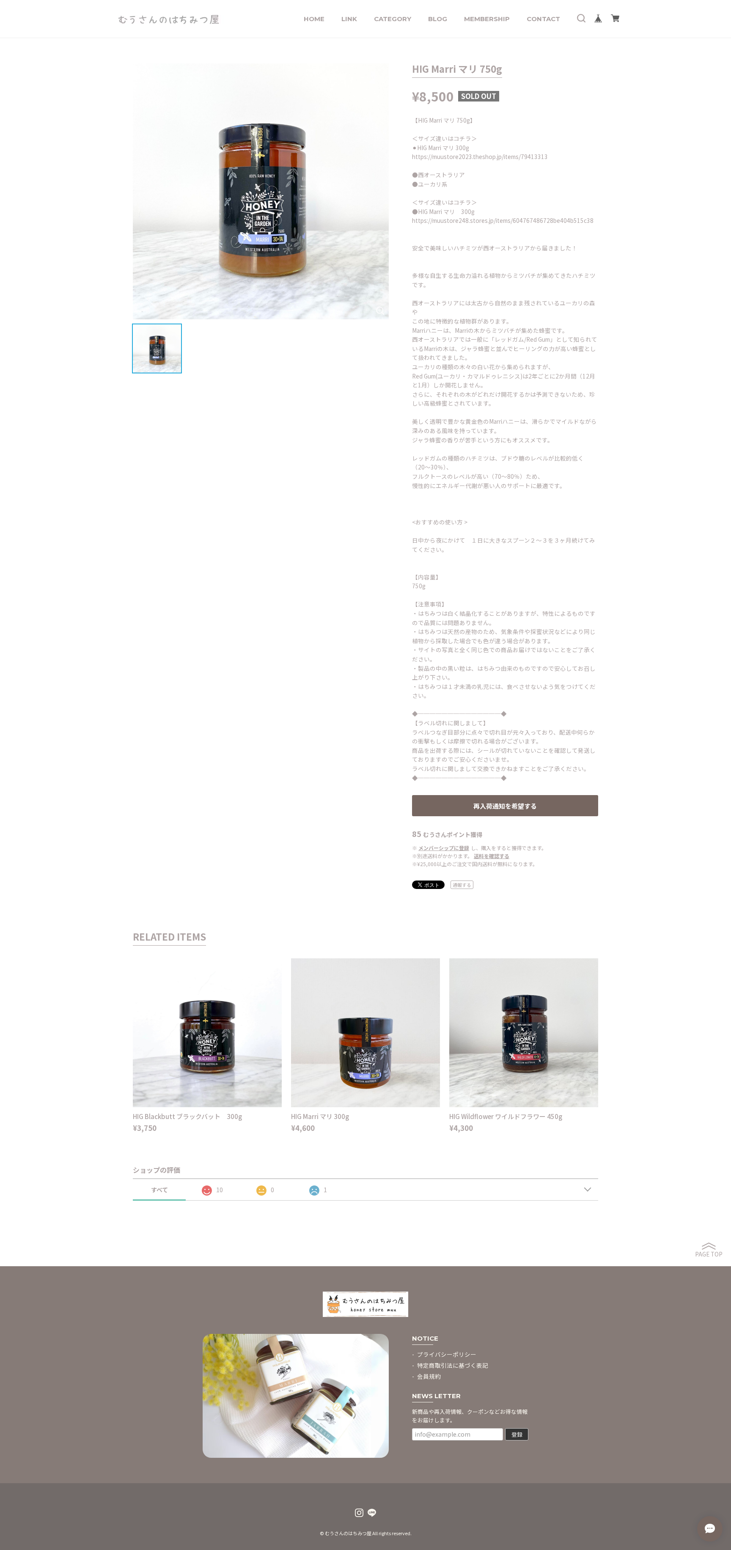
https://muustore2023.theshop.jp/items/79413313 (480, 156)
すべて (159, 1189)
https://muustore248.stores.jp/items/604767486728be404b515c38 (503, 220)
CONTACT (543, 18)
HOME (314, 18)
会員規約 (429, 1376)
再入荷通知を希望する (505, 805)
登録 (516, 1434)
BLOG (437, 18)
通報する (462, 884)
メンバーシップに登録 (443, 847)
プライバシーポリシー (446, 1354)
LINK (349, 18)
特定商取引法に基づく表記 (452, 1365)
